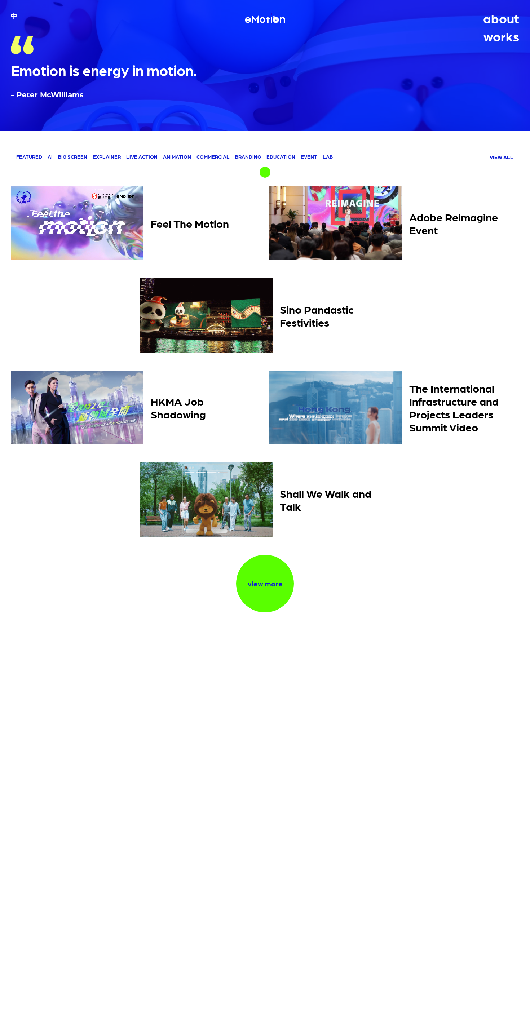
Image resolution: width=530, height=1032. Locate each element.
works (501, 36)
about (501, 18)
